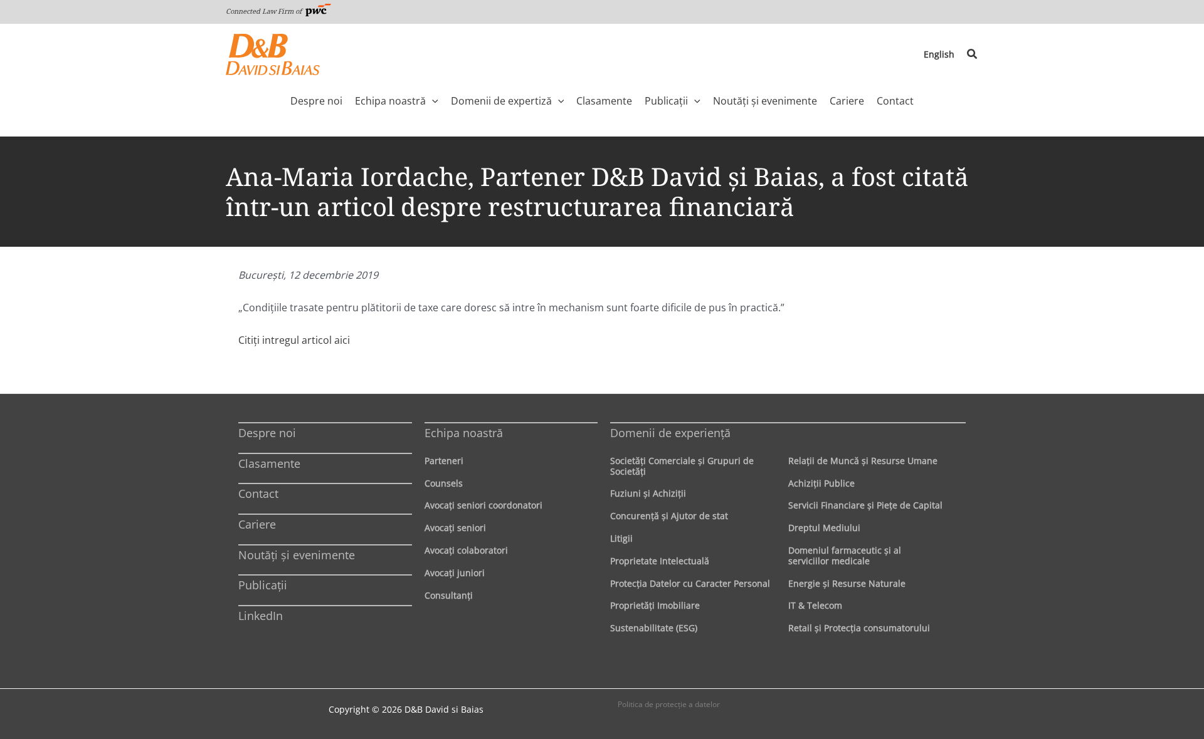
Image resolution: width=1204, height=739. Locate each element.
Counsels (444, 483)
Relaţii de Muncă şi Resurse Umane (862, 461)
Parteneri (444, 461)
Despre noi (267, 432)
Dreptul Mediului (824, 528)
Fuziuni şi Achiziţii (648, 493)
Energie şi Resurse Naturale (847, 583)
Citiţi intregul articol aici (294, 340)
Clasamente (269, 463)
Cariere (257, 524)
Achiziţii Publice (821, 483)
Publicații (262, 584)
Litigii (621, 538)
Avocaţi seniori (455, 528)
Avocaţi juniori (455, 573)
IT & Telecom (815, 605)
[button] (972, 54)
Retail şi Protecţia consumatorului (859, 628)
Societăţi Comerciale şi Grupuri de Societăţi (682, 466)
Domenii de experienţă (670, 432)
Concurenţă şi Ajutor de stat (669, 516)
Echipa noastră (464, 432)
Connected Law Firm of (265, 11)
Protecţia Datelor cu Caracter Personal (690, 583)
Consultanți (449, 595)
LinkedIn (260, 615)
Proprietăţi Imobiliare (655, 605)
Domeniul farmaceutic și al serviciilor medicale (844, 555)
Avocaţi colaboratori (466, 550)
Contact (258, 493)
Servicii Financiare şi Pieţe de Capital (865, 505)
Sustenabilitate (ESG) (653, 628)
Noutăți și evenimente (296, 554)
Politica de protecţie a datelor (669, 704)
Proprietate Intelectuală (659, 561)
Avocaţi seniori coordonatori (483, 505)
